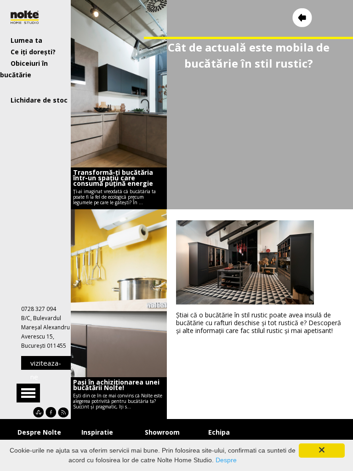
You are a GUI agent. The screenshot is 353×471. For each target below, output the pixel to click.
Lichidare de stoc (39, 100)
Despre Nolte (39, 432)
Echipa (219, 432)
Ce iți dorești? (33, 51)
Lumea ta (26, 40)
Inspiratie (97, 432)
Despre (226, 460)
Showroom (162, 432)
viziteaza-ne (45, 364)
